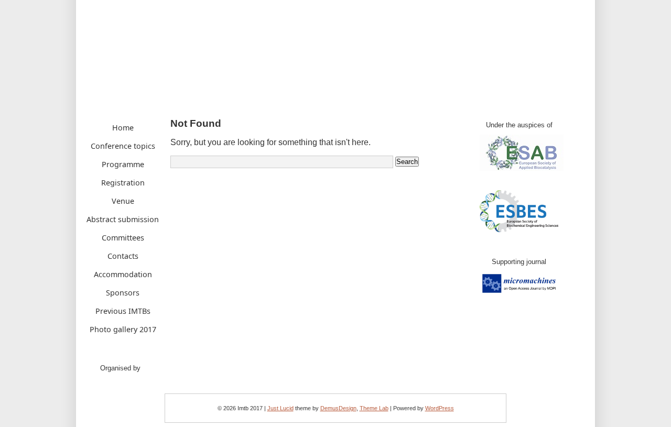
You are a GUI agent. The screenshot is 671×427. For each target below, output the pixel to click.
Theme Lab (374, 408)
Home (123, 128)
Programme (123, 164)
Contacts (122, 256)
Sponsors (122, 293)
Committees (123, 238)
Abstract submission (122, 219)
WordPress (439, 408)
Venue (123, 201)
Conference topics (123, 146)
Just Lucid (280, 408)
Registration (123, 183)
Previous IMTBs (122, 311)
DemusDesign (338, 408)
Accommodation (123, 274)
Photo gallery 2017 (123, 329)
